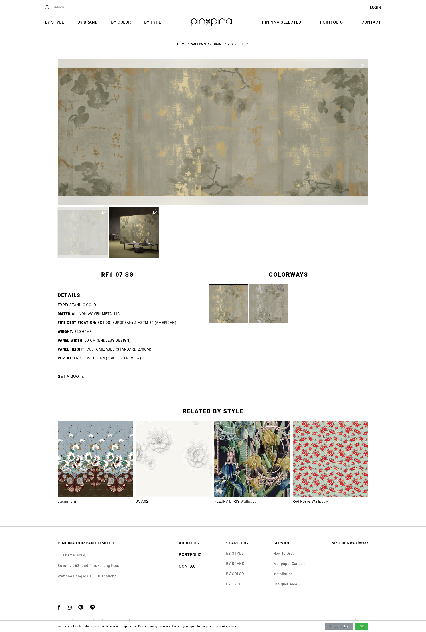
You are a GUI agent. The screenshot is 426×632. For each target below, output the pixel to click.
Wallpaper (199, 44)
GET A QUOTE (71, 376)
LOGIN (375, 7)
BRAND (218, 44)
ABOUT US (189, 543)
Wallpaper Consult (289, 564)
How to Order (284, 553)
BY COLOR (121, 22)
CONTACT (371, 22)
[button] (82, 232)
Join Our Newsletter (348, 543)
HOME (181, 44)
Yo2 (230, 44)
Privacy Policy (339, 626)
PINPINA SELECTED (281, 22)
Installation (283, 574)
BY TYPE (152, 22)
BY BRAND (87, 22)
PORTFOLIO (331, 22)
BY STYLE (54, 22)
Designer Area (285, 584)
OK (362, 626)
